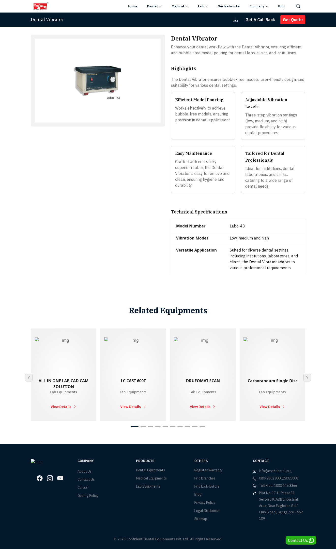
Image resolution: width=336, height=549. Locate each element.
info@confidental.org (275, 471)
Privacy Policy (204, 502)
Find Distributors (206, 486)
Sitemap (200, 519)
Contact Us (86, 479)
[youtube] (60, 478)
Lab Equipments (148, 486)
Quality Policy (87, 495)
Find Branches (204, 478)
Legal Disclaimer (207, 510)
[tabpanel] (63, 374)
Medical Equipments (151, 478)
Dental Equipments (150, 470)
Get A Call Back (260, 19)
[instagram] (49, 478)
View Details (61, 407)
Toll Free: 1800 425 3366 (278, 485)
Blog (198, 494)
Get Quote (293, 19)
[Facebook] (39, 478)
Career (82, 487)
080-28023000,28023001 (279, 478)
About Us (84, 471)
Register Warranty (208, 470)
